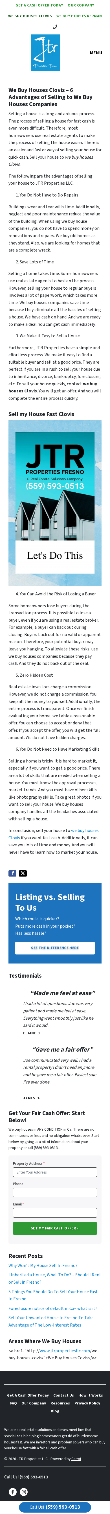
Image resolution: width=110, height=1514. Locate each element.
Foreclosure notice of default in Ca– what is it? (52, 1308)
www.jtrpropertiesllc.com (65, 1351)
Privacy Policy (87, 1403)
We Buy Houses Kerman (79, 16)
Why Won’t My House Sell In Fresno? (43, 1265)
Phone (18, 1184)
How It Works (90, 1395)
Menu (96, 53)
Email (18, 1204)
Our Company (81, 5)
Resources (60, 1403)
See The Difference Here (55, 948)
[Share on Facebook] (12, 873)
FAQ (13, 1403)
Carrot (76, 1458)
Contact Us (63, 1395)
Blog (55, 1411)
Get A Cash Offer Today (39, 5)
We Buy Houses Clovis (30, 16)
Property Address (29, 1163)
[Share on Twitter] (23, 873)
